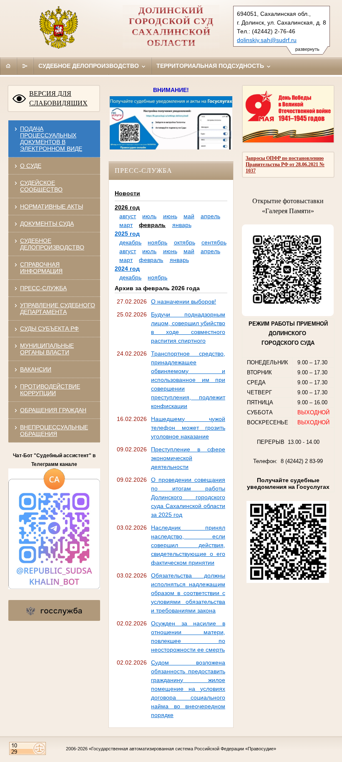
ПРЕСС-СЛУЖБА (43, 288)
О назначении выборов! (183, 301)
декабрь (130, 242)
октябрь (184, 242)
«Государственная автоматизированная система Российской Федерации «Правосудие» (182, 748)
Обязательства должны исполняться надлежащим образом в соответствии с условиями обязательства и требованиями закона (188, 593)
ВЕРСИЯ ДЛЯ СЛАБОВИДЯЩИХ (58, 98)
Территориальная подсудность (211, 65)
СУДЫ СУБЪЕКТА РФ (49, 328)
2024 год (127, 268)
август (127, 216)
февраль (152, 225)
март (126, 225)
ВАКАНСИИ (35, 369)
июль (149, 216)
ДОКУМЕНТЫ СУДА (47, 223)
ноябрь (157, 242)
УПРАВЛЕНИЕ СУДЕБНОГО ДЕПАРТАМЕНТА (57, 308)
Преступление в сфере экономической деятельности (188, 458)
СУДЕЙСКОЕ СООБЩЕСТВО (41, 186)
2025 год (127, 233)
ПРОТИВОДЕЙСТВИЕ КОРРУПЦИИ (50, 389)
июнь (170, 216)
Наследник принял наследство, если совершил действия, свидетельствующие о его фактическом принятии (188, 545)
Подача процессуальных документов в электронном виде (51, 138)
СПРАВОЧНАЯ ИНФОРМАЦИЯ (41, 267)
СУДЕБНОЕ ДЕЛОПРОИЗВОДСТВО (52, 244)
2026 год (127, 207)
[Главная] (8, 65)
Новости (127, 193)
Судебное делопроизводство (89, 65)
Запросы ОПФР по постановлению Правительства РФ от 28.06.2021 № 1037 (285, 164)
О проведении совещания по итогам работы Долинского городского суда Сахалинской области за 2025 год (188, 497)
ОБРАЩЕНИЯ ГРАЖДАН (53, 410)
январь (181, 225)
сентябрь (213, 242)
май (189, 216)
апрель (210, 216)
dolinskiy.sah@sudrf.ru (267, 40)
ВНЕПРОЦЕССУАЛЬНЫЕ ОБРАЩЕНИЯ (54, 430)
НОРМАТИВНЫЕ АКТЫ (51, 206)
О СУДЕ (30, 165)
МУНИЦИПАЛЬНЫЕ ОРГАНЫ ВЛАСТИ (47, 349)
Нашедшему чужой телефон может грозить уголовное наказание (188, 428)
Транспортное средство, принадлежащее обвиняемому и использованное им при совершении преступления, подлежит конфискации (188, 379)
